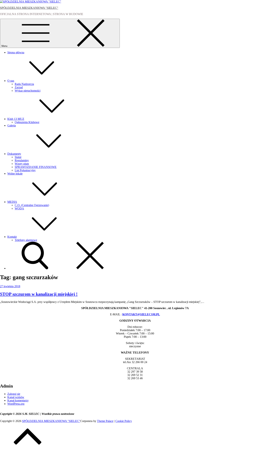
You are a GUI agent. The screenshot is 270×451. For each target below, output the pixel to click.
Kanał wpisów (15, 397)
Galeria (11, 125)
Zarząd (19, 87)
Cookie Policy (123, 421)
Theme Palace (105, 421)
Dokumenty (14, 153)
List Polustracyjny (25, 170)
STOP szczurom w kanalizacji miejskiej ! (39, 294)
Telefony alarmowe (26, 240)
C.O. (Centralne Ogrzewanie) (32, 205)
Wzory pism (22, 163)
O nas (10, 80)
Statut (18, 157)
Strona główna (15, 52)
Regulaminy (22, 160)
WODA (19, 208)
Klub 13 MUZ (15, 118)
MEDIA (12, 201)
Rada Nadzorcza (24, 84)
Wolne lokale (15, 173)
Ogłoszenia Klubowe (27, 122)
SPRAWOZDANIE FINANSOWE (36, 167)
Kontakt (12, 236)
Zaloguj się (13, 393)
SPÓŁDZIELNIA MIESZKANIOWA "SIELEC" (29, 7)
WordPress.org (15, 403)
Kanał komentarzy (18, 400)
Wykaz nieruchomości (27, 90)
